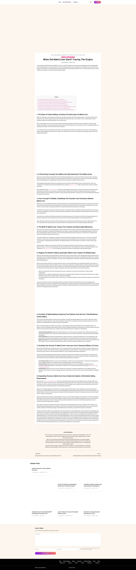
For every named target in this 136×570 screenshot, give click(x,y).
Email (59, 549)
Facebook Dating (87, 561)
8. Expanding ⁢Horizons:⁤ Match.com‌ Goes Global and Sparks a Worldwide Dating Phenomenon (55, 109)
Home (59, 2)
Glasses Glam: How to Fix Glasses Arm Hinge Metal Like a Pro (48, 454)
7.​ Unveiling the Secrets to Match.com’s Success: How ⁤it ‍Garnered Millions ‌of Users (53, 108)
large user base (73, 184)
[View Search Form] (91, 2)
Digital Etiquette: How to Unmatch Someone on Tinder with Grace (87, 454)
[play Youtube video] (68, 153)
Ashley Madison (66, 561)
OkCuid (69, 563)
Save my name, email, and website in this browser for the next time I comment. (90, 549)
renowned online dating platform (50, 381)
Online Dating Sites (71, 57)
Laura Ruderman (65, 62)
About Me (75, 2)
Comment (37, 534)
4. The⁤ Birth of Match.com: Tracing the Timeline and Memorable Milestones (52, 103)
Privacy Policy (72, 567)
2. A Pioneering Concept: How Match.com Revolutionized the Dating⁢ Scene (52, 101)
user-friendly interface (53, 189)
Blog (60, 561)
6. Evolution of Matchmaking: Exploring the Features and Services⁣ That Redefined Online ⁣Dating (56, 106)
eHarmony (79, 561)
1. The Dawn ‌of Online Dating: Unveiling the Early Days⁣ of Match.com (50, 99)
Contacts (97, 2)
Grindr (94, 561)
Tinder (76, 563)
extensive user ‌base (47, 248)
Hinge (98, 561)
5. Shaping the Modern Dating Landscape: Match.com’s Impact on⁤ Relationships (53, 105)
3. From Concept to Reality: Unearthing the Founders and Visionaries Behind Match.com (54, 102)
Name (37, 549)
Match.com (63, 57)
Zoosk (82, 563)
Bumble (73, 561)
